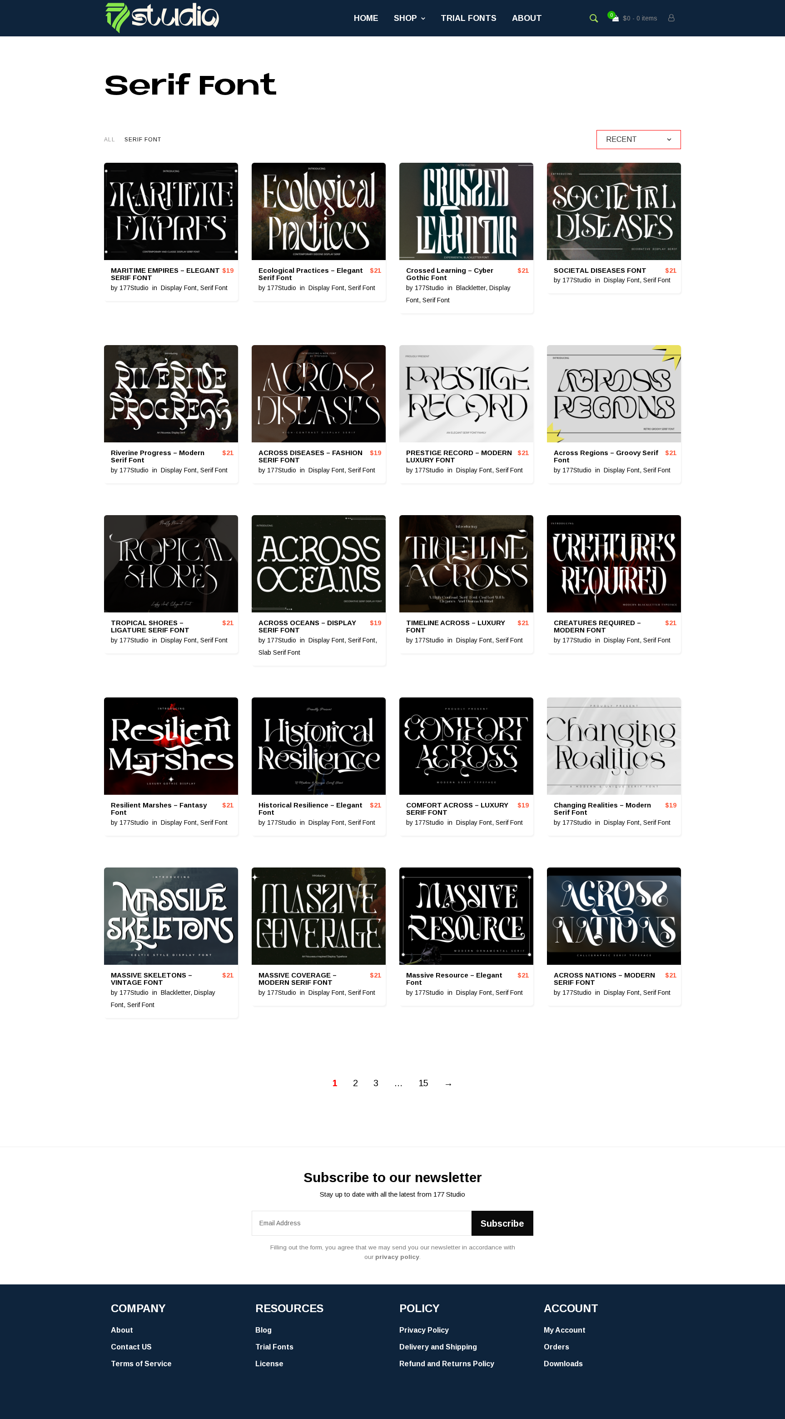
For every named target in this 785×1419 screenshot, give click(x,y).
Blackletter (471, 287)
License (269, 1364)
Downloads (563, 1364)
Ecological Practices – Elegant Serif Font (310, 274)
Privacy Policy (424, 1330)
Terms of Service (141, 1364)
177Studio (134, 287)
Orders (556, 1347)
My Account (565, 1330)
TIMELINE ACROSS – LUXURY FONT (455, 626)
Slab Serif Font (279, 652)
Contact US (131, 1347)
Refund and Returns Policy (446, 1364)
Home (366, 18)
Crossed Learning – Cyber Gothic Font (449, 274)
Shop (405, 18)
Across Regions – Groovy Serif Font (606, 456)
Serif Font (214, 287)
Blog (263, 1330)
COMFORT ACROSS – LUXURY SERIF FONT (457, 809)
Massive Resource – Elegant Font (454, 979)
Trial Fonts (469, 18)
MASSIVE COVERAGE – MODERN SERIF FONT (297, 979)
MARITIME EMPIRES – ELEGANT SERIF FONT (165, 274)
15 (423, 1083)
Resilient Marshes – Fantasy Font (159, 809)
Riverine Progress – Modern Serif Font (157, 456)
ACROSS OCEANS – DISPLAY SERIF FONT (307, 626)
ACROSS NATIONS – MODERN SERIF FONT (604, 979)
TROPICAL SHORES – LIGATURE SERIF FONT (150, 626)
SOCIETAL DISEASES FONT (600, 270)
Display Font (179, 287)
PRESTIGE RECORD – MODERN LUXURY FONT (459, 456)
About (527, 18)
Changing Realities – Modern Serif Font (602, 809)
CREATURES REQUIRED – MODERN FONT (597, 626)
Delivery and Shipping (438, 1347)
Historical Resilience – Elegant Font (310, 809)
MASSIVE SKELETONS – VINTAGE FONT (151, 979)
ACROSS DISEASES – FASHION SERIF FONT (310, 456)
